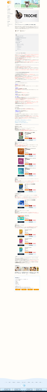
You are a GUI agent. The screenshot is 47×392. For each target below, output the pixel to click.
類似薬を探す (30, 289)
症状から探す (8, 10)
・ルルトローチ (18, 48)
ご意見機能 (29, 382)
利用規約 (40, 382)
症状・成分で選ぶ (18, 40)
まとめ (16, 50)
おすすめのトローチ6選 (18, 42)
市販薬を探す (24, 289)
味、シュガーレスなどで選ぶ (19, 41)
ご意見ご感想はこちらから (9, 24)
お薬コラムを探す (24, 382)
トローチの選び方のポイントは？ (19, 39)
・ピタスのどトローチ (19, 49)
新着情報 (36, 382)
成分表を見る (20, 175)
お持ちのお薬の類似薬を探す (10, 13)
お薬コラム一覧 (18, 8)
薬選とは (33, 382)
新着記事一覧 (8, 17)
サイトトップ (8, 5)
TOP (15, 8)
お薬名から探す (8, 12)
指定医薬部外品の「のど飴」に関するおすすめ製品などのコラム (21, 122)
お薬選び (18, 289)
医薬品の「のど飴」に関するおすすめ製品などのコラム (20, 121)
